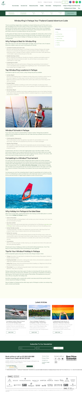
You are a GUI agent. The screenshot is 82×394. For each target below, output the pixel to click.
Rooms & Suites (15, 5)
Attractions (60, 36)
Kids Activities (48, 5)
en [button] (65, 2)
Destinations (60, 40)
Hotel (58, 45)
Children (60, 12)
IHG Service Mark (57, 2)
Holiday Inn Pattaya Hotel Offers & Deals (71, 5)
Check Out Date (23, 12)
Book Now (71, 13)
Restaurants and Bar (33, 5)
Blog (79, 8)
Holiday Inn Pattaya (3, 3)
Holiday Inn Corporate (48, 2)
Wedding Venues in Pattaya (70, 8)
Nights (33, 12)
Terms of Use (45, 356)
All (57, 32)
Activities (59, 34)
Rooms (42, 12)
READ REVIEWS (29, 366)
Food (58, 42)
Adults (51, 12)
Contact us (45, 360)
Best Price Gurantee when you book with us (71, 358)
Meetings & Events (57, 5)
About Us (40, 2)
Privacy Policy (45, 358)
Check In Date (11, 12)
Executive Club (24, 5)
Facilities (41, 5)
